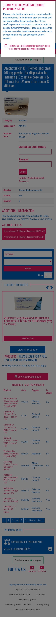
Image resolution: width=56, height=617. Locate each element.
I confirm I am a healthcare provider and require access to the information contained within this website (29, 47)
